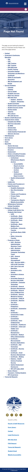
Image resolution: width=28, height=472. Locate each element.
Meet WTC (8, 144)
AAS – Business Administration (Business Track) (16, 244)
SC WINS (10, 126)
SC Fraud (13, 198)
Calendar (10, 87)
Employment (12, 152)
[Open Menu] (25, 4)
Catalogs (10, 90)
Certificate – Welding (17, 357)
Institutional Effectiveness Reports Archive (18, 160)
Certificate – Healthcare (18, 325)
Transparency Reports (18, 200)
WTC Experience (13, 375)
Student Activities (13, 104)
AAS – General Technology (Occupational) (15, 258)
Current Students (10, 85)
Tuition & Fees (12, 130)
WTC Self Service (13, 116)
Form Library (9, 138)
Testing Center (12, 110)
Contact (7, 53)
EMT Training (12, 65)
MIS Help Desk (12, 98)
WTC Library (11, 114)
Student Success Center (15, 108)
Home (5, 27)
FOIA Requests (9, 136)
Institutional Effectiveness (16, 156)
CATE (12, 214)
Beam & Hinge (14, 470)
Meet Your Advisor (13, 96)
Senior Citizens (12, 371)
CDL (9, 59)
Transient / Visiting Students (17, 373)
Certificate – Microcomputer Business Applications (18, 341)
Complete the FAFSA (14, 122)
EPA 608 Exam (12, 67)
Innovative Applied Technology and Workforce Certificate (16, 73)
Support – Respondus (17, 102)
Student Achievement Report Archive (18, 174)
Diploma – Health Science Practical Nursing (16, 361)
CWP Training (12, 63)
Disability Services (13, 94)
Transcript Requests (11, 377)
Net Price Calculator (14, 124)
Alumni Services (13, 146)
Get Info (7, 140)
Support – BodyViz (16, 100)
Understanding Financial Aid (17, 132)
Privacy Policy (15, 196)
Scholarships (12, 128)
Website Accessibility (17, 202)
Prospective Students (11, 208)
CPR (9, 61)
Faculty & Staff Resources (13, 118)
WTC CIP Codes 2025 (17, 369)
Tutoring (10, 112)
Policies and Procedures (18, 194)
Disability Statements (17, 188)
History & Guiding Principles (17, 154)
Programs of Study (14, 240)
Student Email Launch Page (16, 106)
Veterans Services (13, 134)
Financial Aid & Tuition (12, 120)
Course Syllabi (12, 92)
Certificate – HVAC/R (17, 298)
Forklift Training (13, 69)
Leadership (11, 182)
